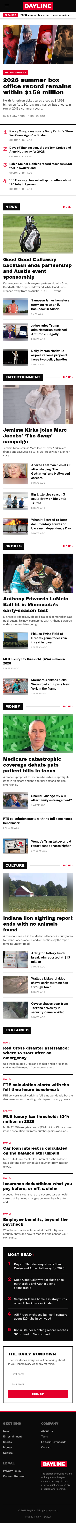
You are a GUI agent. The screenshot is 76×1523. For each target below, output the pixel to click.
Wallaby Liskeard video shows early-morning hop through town (49, 983)
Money (12, 706)
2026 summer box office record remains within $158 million (46, 15)
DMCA (47, 1516)
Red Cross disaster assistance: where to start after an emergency (36, 1053)
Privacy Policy (12, 1470)
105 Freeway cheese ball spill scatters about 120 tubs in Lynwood (40, 182)
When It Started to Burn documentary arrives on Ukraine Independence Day (51, 524)
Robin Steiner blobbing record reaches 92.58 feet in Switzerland (40, 166)
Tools (44, 1436)
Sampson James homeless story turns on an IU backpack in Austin (50, 305)
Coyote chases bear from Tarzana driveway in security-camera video (49, 1008)
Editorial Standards (53, 1441)
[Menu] (6, 6)
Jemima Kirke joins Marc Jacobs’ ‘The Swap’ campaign (35, 436)
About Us (47, 1431)
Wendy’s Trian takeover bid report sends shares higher (51, 844)
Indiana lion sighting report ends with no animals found (38, 924)
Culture (15, 866)
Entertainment (15, 72)
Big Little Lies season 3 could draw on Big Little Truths (48, 499)
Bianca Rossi (16, 116)
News (11, 207)
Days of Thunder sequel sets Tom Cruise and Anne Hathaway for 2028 (40, 149)
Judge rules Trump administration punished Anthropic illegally (49, 330)
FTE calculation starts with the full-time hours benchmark (37, 821)
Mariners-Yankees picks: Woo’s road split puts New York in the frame (50, 684)
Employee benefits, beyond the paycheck (35, 1221)
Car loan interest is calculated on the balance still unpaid (35, 1150)
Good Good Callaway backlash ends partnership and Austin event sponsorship (37, 268)
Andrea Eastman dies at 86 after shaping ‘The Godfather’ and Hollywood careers (51, 471)
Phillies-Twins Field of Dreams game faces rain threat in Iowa (49, 638)
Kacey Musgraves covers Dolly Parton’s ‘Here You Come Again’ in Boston (41, 133)
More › (68, 207)
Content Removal (14, 1476)
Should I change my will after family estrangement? (51, 798)
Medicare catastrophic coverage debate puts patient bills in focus (32, 765)
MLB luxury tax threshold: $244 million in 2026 (34, 661)
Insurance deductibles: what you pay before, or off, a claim (37, 1186)
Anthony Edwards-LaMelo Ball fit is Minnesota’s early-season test (35, 604)
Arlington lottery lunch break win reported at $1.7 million (50, 957)
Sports (13, 546)
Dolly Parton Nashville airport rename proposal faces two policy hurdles (49, 355)
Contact (46, 1447)
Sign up (38, 1394)
